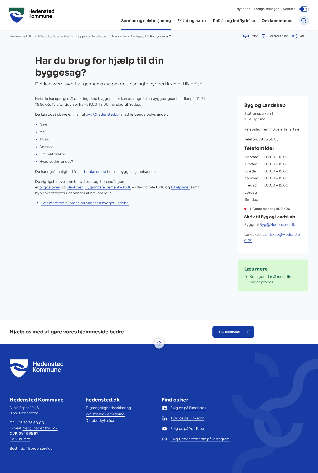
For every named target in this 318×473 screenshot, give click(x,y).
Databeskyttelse (100, 420)
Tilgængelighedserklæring (108, 408)
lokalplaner (180, 187)
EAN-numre (20, 439)
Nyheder (243, 9)
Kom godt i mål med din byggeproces (270, 279)
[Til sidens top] (159, 343)
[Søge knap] (304, 21)
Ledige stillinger (266, 9)
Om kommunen (277, 20)
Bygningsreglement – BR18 (108, 187)
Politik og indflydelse (234, 20)
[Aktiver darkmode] (304, 9)
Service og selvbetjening (146, 20)
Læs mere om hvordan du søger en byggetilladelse (85, 203)
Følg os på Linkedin (187, 418)
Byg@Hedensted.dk (277, 224)
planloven (75, 187)
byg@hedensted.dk (103, 114)
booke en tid (95, 171)
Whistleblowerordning (105, 414)
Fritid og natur (191, 20)
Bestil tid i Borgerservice (31, 448)
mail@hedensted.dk (40, 428)
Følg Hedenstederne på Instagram (200, 439)
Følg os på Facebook (188, 408)
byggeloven (49, 187)
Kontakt (289, 9)
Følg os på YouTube (187, 428)
